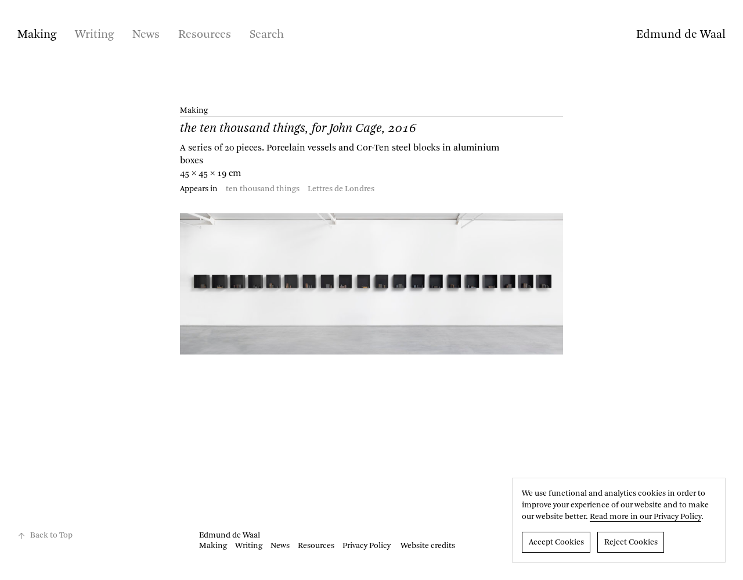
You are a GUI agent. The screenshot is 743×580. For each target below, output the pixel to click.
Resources (204, 35)
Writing (94, 35)
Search (267, 35)
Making (36, 35)
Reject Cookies (631, 542)
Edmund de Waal (681, 35)
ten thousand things (263, 189)
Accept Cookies (556, 542)
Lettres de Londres (341, 189)
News (146, 35)
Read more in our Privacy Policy (645, 517)
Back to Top (51, 535)
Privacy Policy (366, 546)
